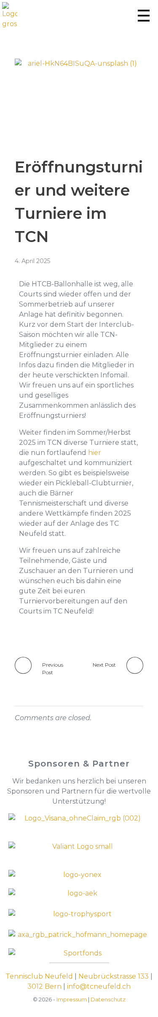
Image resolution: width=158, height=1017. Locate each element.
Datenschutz (108, 999)
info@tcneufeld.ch (99, 986)
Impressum (71, 999)
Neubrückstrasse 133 (113, 976)
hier (94, 453)
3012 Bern (44, 986)
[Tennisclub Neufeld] (9, 15)
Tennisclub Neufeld (39, 976)
